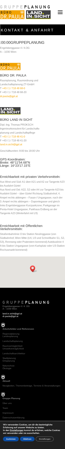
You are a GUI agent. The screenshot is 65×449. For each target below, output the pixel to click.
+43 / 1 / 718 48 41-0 (13, 136)
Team (5, 408)
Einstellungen (16, 430)
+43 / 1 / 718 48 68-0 (13, 88)
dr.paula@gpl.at (9, 96)
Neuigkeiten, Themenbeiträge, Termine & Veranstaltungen (31, 385)
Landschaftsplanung (13, 341)
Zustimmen (11, 439)
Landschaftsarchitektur (14, 353)
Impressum (8, 413)
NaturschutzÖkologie (9, 367)
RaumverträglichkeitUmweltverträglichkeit (13, 347)
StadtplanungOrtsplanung (9, 359)
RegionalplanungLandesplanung (11, 335)
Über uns (7, 403)
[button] (33, 268)
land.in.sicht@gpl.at (11, 144)
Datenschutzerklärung (13, 417)
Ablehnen (27, 439)
